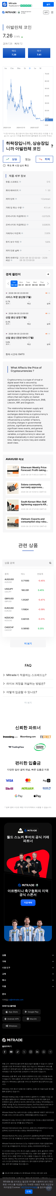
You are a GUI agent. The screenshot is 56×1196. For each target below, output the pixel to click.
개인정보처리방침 (8, 1178)
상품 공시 (20, 1178)
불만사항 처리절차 (32, 1178)
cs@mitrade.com (15, 999)
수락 (28, 1191)
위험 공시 (44, 1178)
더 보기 (28, 643)
